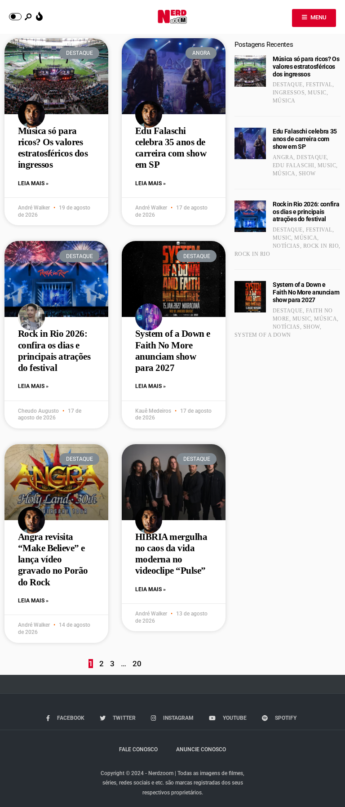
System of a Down (262, 335)
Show (307, 173)
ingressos (289, 92)
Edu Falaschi (293, 165)
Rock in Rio (321, 246)
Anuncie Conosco (201, 749)
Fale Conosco (138, 749)
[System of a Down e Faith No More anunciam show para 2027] (250, 296)
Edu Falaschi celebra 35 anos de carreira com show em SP (170, 147)
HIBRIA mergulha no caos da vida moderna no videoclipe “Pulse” (171, 553)
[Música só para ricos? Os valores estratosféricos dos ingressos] (250, 71)
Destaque (288, 84)
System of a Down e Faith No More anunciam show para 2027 (172, 350)
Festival (319, 84)
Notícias (286, 246)
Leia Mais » (33, 183)
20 (137, 663)
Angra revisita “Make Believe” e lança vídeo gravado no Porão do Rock (53, 559)
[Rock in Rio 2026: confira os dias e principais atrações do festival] (250, 216)
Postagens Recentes (263, 44)
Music (317, 92)
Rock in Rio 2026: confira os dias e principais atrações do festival (54, 350)
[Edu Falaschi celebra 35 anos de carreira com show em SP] (250, 143)
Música (284, 101)
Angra (283, 157)
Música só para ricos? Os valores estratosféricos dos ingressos (53, 147)
